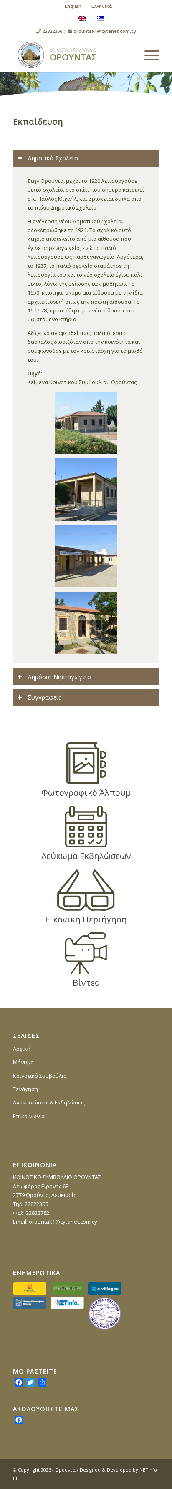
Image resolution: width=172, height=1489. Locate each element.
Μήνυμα (23, 1062)
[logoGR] (71, 54)
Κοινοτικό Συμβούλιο (40, 1075)
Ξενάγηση (25, 1089)
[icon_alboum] (86, 763)
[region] (86, 415)
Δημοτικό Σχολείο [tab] (53, 158)
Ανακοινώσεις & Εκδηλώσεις (49, 1102)
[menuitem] (73, 6)
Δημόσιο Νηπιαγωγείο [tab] (59, 677)
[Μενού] (147, 54)
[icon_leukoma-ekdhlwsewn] (86, 826)
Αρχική (21, 1048)
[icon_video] (86, 953)
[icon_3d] (86, 890)
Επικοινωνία (29, 1116)
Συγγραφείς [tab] (45, 697)
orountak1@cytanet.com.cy (104, 31)
